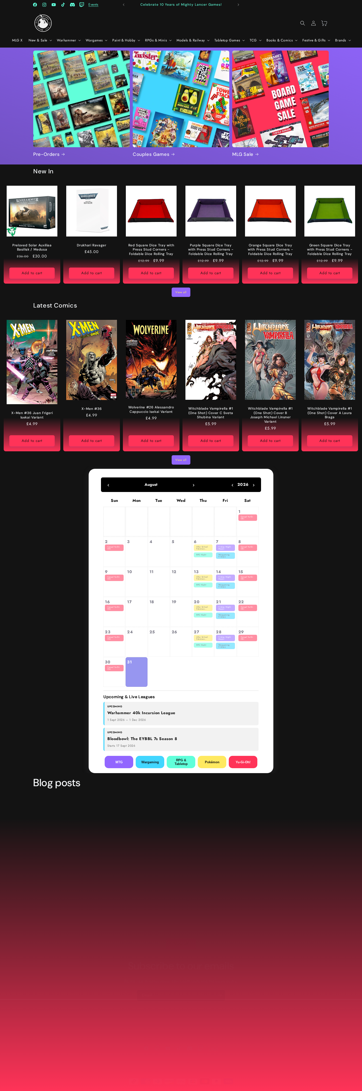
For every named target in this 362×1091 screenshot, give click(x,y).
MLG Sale (242, 154)
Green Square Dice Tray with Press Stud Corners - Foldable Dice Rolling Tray (330, 249)
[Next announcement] (238, 4)
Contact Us (119, 1027)
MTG (119, 762)
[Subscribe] (219, 995)
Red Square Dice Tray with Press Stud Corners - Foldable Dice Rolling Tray (151, 249)
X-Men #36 (92, 409)
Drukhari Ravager (91, 245)
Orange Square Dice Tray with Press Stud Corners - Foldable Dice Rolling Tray (270, 249)
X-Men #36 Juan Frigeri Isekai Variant (32, 415)
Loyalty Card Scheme (233, 1027)
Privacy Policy (161, 1027)
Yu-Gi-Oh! (243, 762)
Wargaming (150, 762)
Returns (139, 1027)
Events (261, 1027)
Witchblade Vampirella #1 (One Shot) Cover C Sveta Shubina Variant (210, 413)
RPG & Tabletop (181, 762)
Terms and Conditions (194, 1027)
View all (181, 292)
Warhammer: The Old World (279, 873)
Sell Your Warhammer (181, 1036)
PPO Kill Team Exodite (71, 873)
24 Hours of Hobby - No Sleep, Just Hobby (173, 877)
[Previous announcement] (123, 4)
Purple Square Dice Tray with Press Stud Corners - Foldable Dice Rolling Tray (210, 249)
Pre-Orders (46, 154)
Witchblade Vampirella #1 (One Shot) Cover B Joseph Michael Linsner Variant (270, 415)
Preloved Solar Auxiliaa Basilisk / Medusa (32, 247)
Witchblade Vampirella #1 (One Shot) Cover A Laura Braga (330, 413)
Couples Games (151, 154)
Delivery (99, 1027)
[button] (40, 40)
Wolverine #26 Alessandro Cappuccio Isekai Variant (151, 409)
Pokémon (212, 762)
